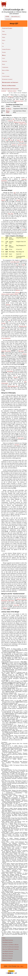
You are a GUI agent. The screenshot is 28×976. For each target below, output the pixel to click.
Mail (18, 966)
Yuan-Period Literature (8, 951)
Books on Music (5, 70)
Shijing (3, 37)
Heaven (18, 290)
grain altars (21, 437)
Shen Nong (11, 600)
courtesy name (23, 123)
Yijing (3, 31)
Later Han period (14, 261)
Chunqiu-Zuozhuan (6, 49)
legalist (14, 144)
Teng (7, 140)
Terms (4, 937)
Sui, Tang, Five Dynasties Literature (11, 946)
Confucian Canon (19, 101)
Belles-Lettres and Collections (10, 88)
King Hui (21, 141)
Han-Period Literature (8, 942)
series (2, 351)
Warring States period (19, 122)
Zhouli (3, 40)
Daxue (3, 64)
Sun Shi (15, 377)
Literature (8, 19)
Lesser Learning (5, 76)
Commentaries (5, 67)
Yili (3, 43)
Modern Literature (7, 960)
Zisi (14, 119)
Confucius (10, 120)
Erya (3, 73)
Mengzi (4, 55)
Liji (3, 46)
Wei (9, 138)
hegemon (17, 444)
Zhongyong (4, 61)
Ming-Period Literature (8, 953)
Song (18, 140)
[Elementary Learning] (7, 79)
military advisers (22, 144)
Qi (3, 138)
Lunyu (3, 58)
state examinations (5, 338)
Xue (11, 140)
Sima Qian (10, 213)
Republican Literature (7, 958)
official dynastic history (7, 294)
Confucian (10, 96)
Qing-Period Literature (8, 955)
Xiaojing (4, 52)
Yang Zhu (16, 605)
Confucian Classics (12, 90)
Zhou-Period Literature (8, 940)
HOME (7, 16)
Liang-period (10, 371)
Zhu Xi (18, 200)
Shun (23, 264)
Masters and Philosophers (9, 85)
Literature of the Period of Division (10, 944)
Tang (9, 320)
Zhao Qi (3, 200)
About (21, 966)
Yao (17, 264)
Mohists (5, 608)
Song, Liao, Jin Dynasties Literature (11, 949)
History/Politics (15, 16)
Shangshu (4, 34)
